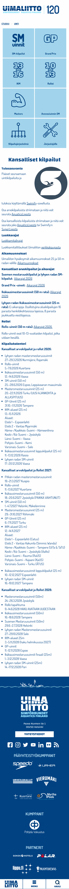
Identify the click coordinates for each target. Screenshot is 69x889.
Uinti (16, 23)
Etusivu (5, 23)
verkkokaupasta (51, 247)
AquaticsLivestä (21, 214)
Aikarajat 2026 (23, 278)
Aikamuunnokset (27, 263)
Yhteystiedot (34, 734)
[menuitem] (57, 883)
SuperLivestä (9, 229)
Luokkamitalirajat (12, 240)
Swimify (31, 203)
